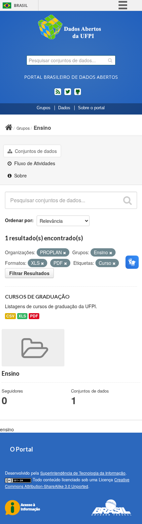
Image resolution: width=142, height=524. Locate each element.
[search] (110, 60)
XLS (22, 316)
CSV (10, 316)
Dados (64, 108)
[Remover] (64, 252)
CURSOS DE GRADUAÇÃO (37, 296)
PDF (34, 316)
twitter (67, 94)
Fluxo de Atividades (34, 163)
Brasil (21, 5)
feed (57, 94)
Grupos (44, 108)
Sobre (20, 175)
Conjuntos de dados (35, 151)
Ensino (42, 127)
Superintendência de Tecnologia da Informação (82, 473)
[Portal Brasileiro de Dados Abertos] (71, 28)
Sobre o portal (91, 108)
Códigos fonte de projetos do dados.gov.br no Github (77, 94)
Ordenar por (18, 220)
